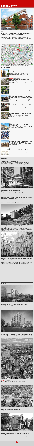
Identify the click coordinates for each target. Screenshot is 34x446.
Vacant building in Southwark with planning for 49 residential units (19, 80)
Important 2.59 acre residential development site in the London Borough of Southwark (20, 105)
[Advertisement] (16, 2)
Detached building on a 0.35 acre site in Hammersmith (13, 381)
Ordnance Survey (21, 65)
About (30, 443)
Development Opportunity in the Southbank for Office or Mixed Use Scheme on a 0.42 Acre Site (20, 142)
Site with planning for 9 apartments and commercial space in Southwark (20, 71)
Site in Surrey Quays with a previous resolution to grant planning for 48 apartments (19, 88)
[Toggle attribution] (31, 63)
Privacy (21, 443)
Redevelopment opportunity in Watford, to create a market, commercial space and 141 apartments (14, 305)
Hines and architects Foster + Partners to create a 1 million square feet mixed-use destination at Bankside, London (16, 189)
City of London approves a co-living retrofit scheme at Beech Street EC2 (17, 226)
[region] (17, 54)
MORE (24, 164)
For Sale (11, 69)
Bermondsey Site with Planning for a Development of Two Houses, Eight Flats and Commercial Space (20, 150)
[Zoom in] (2, 45)
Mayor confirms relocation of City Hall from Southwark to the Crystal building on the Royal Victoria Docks (16, 198)
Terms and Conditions (26, 443)
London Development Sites (10, 443)
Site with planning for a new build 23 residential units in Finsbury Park (16, 334)
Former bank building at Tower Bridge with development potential (18, 125)
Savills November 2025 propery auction (9, 161)
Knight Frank (23, 38)
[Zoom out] (2, 46)
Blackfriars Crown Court (14, 132)
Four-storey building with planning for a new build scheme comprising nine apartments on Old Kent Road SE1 (20, 97)
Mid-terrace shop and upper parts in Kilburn (10, 409)
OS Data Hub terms (26, 65)
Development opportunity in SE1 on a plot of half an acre (20, 114)
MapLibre (30, 63)
